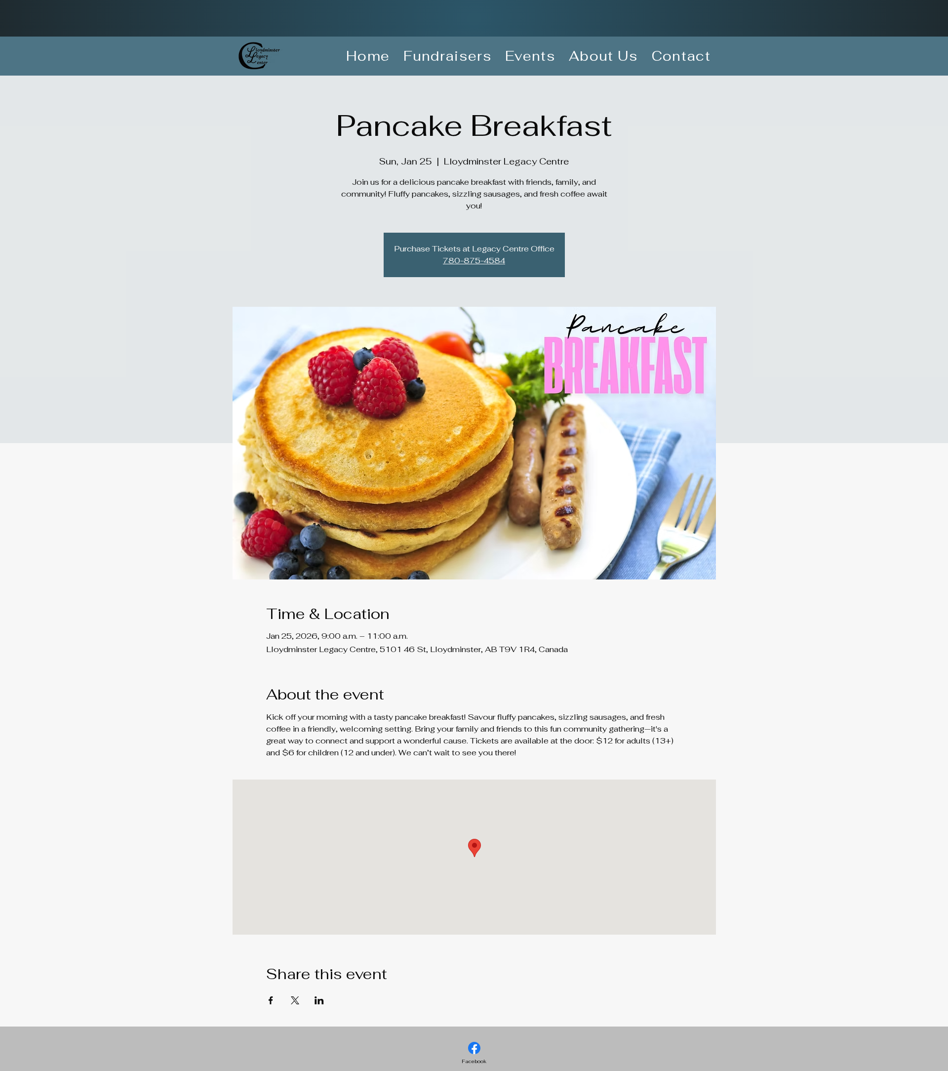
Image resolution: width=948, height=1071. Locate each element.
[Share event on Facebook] (271, 1000)
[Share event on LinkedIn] (319, 1000)
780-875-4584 (474, 260)
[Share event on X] (295, 1000)
